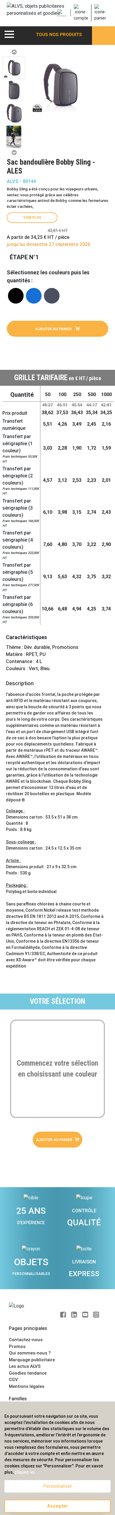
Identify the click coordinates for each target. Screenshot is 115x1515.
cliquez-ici (24, 1472)
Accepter (57, 1506)
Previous (14, 52)
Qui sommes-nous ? (30, 1353)
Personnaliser (57, 1486)
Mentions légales (26, 1386)
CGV (13, 1379)
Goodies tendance (28, 1373)
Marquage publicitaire (32, 1359)
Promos (17, 1346)
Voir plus (32, 217)
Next (14, 152)
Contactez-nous (25, 1339)
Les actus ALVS (25, 1366)
